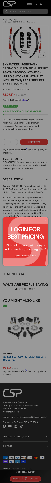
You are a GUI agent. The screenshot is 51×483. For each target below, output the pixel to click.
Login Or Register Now (25, 255)
